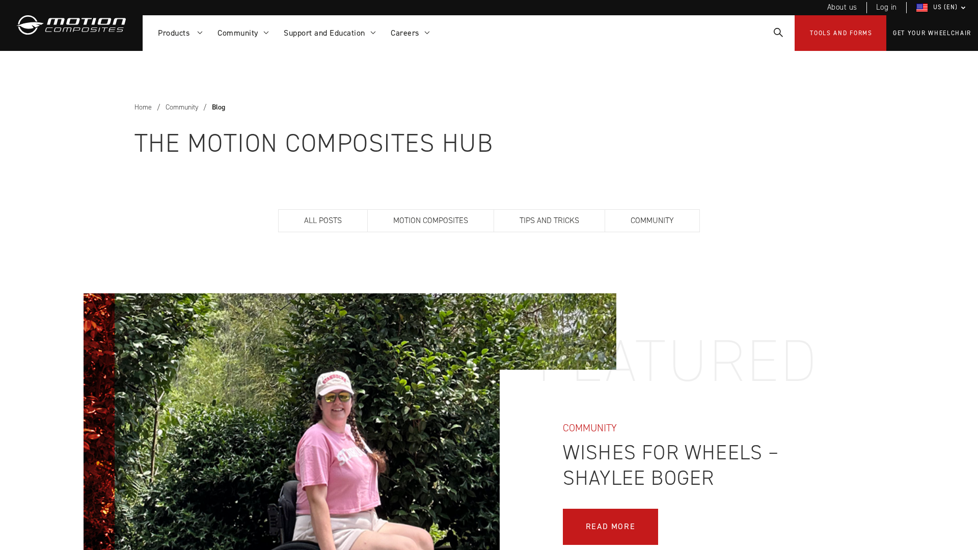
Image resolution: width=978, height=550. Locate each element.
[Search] (777, 33)
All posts (323, 220)
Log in (886, 7)
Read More (610, 526)
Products (176, 33)
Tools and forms (841, 33)
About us (842, 7)
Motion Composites (430, 220)
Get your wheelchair (932, 33)
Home (143, 107)
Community (182, 107)
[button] (942, 8)
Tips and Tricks (549, 220)
